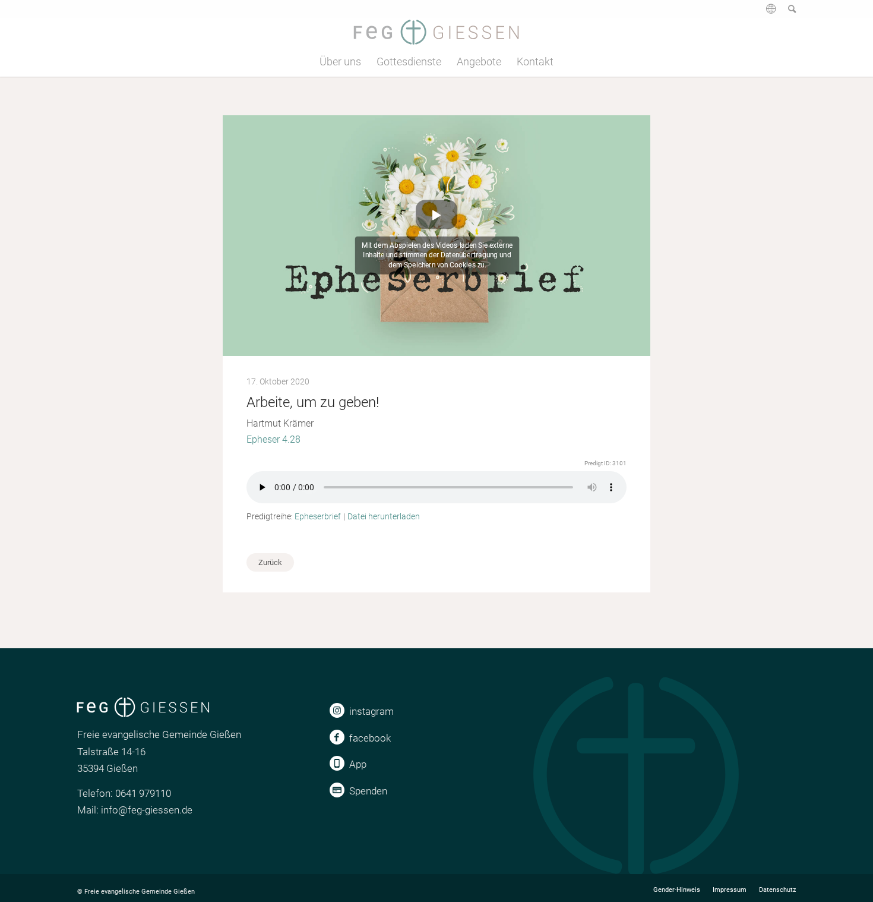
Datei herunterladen (383, 516)
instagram (371, 711)
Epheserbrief (318, 516)
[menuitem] (765, 13)
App (357, 764)
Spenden (368, 791)
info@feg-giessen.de (146, 810)
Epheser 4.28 (273, 439)
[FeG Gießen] (436, 32)
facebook (370, 738)
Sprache (770, 13)
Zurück (270, 562)
